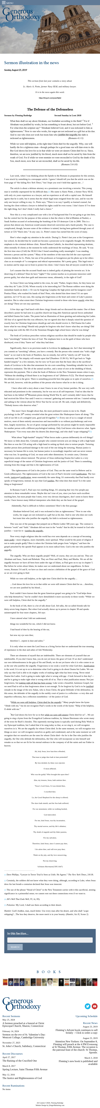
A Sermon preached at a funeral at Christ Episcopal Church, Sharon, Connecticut (23, 1024)
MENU (9, 3)
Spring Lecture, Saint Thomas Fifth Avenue (24, 1069)
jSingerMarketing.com (56, 1105)
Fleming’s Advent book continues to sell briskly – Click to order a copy (77, 1031)
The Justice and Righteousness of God (22, 1078)
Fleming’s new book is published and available (78, 1062)
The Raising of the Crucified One (19, 1060)
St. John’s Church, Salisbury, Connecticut (24, 1046)
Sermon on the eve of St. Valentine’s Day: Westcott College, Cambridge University (24, 1036)
